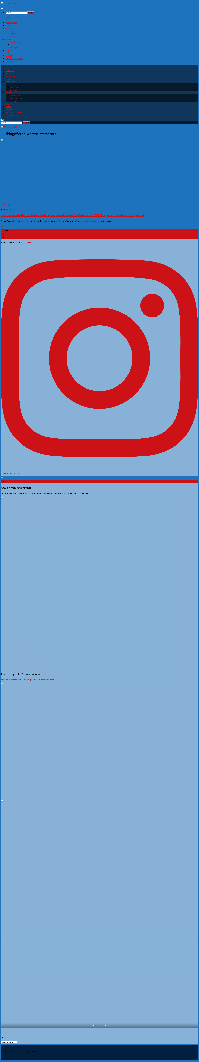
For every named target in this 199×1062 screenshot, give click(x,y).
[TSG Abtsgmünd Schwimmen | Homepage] (13, 3)
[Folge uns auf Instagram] (6, 237)
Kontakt (9, 55)
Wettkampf (10, 28)
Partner (8, 53)
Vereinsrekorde (15, 36)
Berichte (9, 39)
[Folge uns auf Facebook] (6, 234)
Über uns (9, 19)
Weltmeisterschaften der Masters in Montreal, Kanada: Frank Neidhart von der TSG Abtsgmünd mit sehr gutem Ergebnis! (72, 215)
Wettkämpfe (15, 42)
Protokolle (14, 33)
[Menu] (2, 8)
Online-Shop (31, 242)
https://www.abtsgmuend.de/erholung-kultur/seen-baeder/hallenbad (27, 679)
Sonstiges (14, 47)
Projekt (8, 50)
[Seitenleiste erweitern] (2, 226)
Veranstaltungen (16, 44)
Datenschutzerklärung (14, 58)
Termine (13, 31)
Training (9, 25)
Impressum (10, 61)
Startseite (10, 17)
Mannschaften (11, 22)
